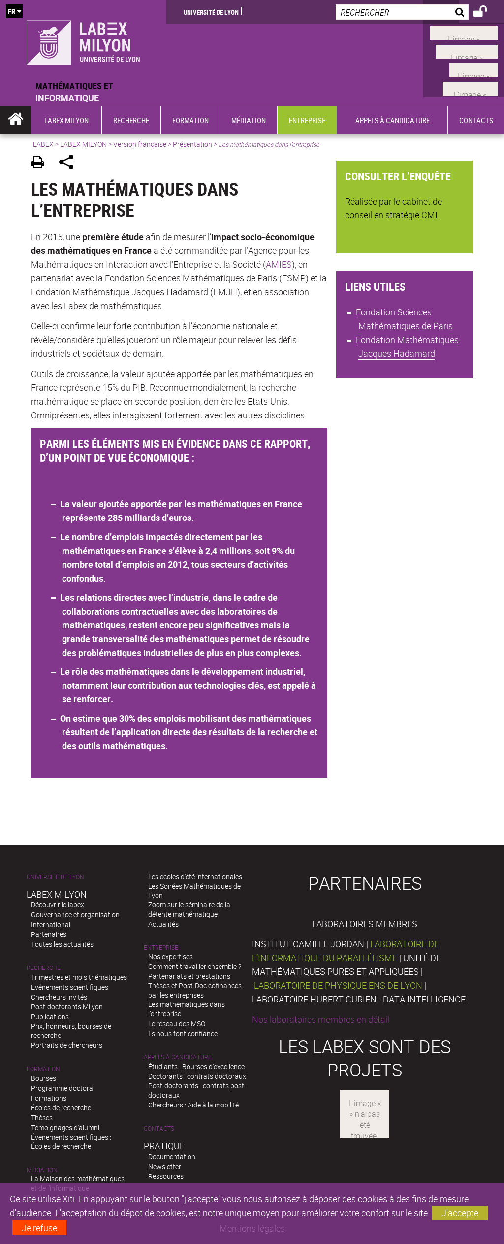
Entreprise (161, 947)
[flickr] (473, 69)
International (50, 924)
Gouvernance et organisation (75, 914)
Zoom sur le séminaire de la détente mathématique (189, 909)
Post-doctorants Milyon (67, 1006)
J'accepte (459, 1213)
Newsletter (164, 1166)
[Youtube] (467, 50)
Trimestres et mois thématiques (79, 977)
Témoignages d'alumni (65, 1127)
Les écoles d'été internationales (195, 876)
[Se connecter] (486, 12)
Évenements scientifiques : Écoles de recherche (71, 1141)
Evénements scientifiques (69, 987)
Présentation (192, 144)
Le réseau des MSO (176, 1023)
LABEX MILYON (83, 144)
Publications (50, 1016)
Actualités (163, 924)
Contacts (159, 1128)
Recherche (44, 968)
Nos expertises (170, 956)
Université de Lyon (211, 11)
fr (11, 11)
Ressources (166, 1176)
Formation (43, 1069)
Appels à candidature (178, 1057)
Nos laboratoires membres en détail (320, 1019)
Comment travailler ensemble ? (194, 966)
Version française (139, 144)
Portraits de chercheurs (66, 1045)
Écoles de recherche (61, 1107)
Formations (48, 1098)
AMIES (279, 264)
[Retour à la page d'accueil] (83, 40)
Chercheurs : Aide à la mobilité (193, 1104)
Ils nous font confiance (183, 1033)
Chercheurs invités (59, 997)
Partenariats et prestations (189, 976)
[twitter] (470, 87)
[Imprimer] (41, 163)
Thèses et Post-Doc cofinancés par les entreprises (195, 990)
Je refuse (39, 1228)
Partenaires (48, 934)
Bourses (43, 1078)
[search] (402, 12)
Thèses (42, 1117)
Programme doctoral (62, 1088)
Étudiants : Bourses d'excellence (196, 1066)
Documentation (171, 1156)
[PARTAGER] (69, 163)
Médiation (42, 1170)
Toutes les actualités (62, 944)
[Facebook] (464, 32)
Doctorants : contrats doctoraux (197, 1076)
